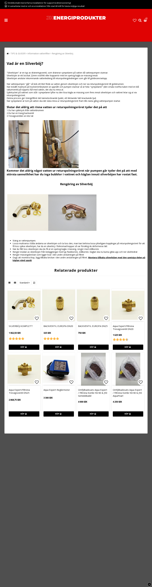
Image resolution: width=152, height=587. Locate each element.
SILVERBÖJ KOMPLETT (21, 326)
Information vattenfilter (38, 53)
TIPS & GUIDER (18, 53)
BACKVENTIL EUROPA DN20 (58, 326)
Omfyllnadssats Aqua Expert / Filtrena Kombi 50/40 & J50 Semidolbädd (92, 392)
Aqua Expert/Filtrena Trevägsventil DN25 (19, 391)
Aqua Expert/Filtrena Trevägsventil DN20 (123, 327)
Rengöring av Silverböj (62, 53)
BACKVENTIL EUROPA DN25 (93, 326)
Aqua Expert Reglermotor (56, 389)
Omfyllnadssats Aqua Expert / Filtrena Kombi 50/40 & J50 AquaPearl (127, 392)
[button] (134, 20)
